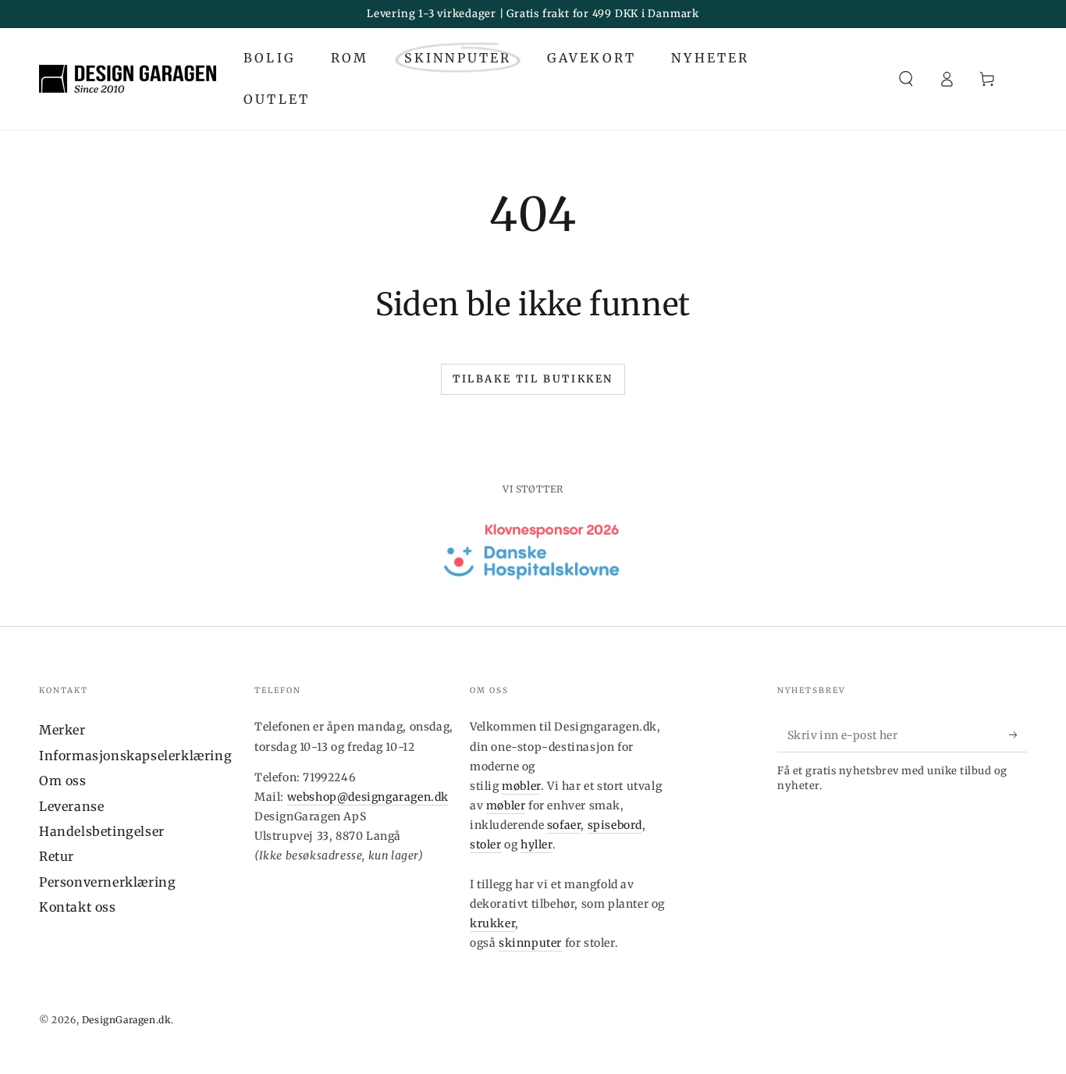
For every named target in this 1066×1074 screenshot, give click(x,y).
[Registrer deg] (1018, 734)
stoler (486, 845)
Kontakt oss (77, 907)
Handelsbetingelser (102, 831)
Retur (56, 856)
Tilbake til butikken (533, 379)
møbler (521, 786)
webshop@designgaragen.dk (368, 797)
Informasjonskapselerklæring (135, 755)
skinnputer (530, 943)
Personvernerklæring (107, 882)
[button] (906, 79)
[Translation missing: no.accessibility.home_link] (127, 79)
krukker (492, 923)
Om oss (63, 780)
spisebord (615, 825)
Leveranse (71, 806)
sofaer (564, 825)
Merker (62, 730)
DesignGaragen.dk (127, 1020)
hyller (537, 845)
